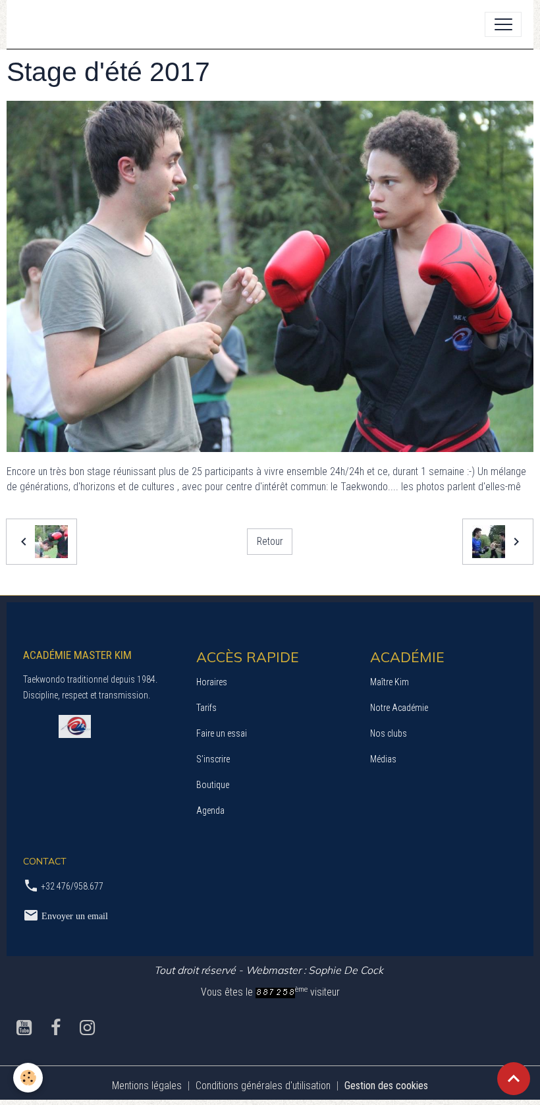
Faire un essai (221, 733)
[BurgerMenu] (503, 24)
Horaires (211, 682)
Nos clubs (388, 733)
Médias (383, 759)
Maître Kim (389, 682)
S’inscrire (213, 759)
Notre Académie (399, 707)
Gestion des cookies (386, 1085)
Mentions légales (147, 1085)
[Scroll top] (513, 1078)
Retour (270, 541)
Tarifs (206, 707)
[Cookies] (28, 1077)
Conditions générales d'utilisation (263, 1085)
